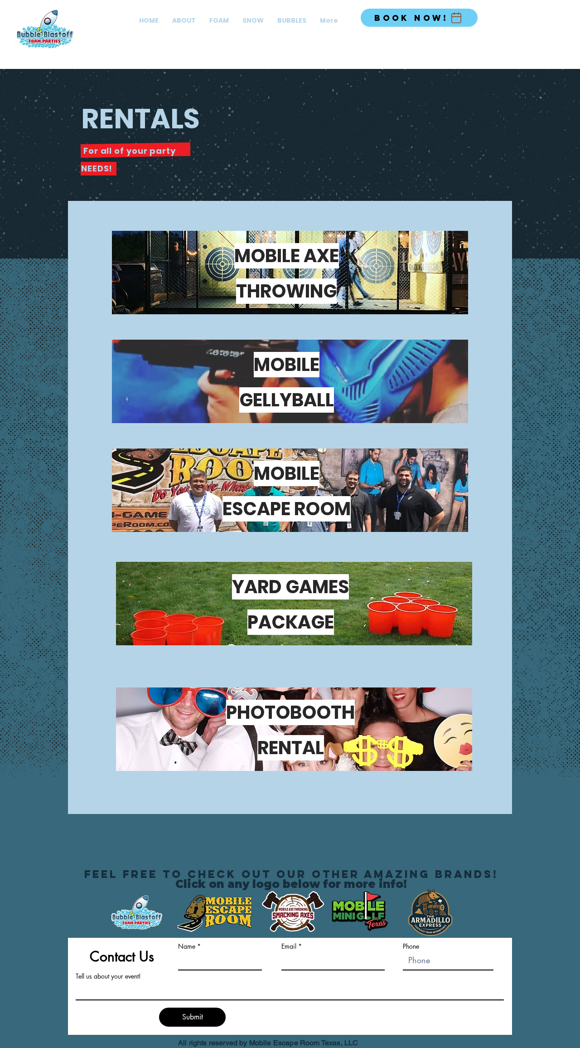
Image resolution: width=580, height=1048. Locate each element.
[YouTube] (548, 15)
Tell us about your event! (108, 976)
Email (288, 946)
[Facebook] (521, 15)
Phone (411, 946)
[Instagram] (534, 15)
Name (186, 946)
